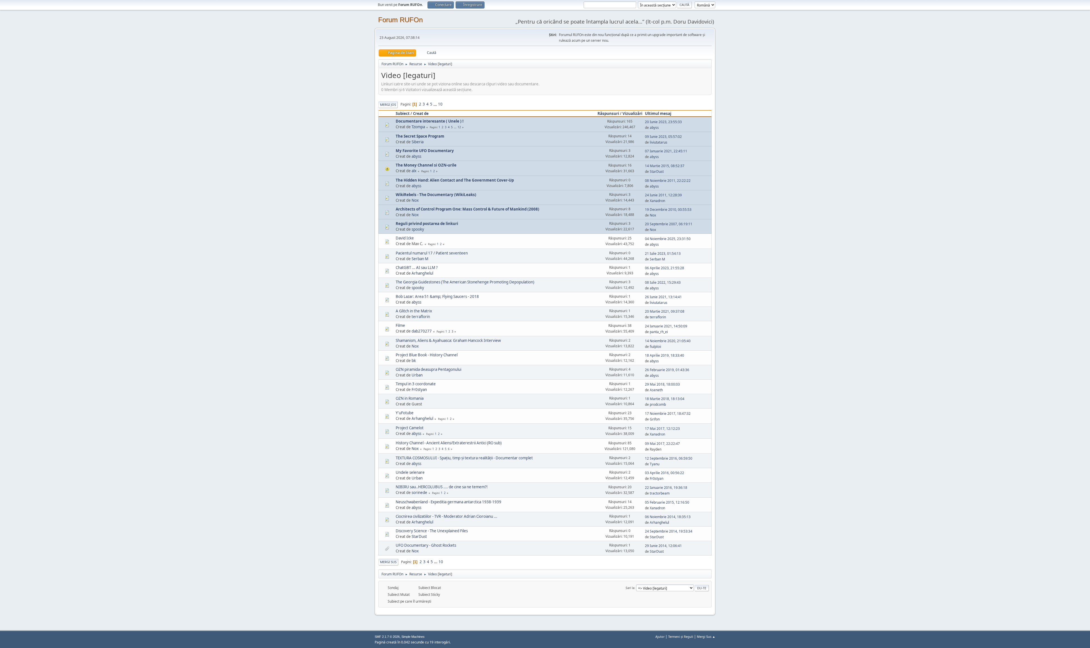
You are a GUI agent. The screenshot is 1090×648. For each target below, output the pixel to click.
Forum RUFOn (400, 20)
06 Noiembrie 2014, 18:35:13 (668, 516)
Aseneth (656, 390)
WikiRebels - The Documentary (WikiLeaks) (436, 194)
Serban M (420, 258)
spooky (418, 229)
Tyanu (654, 464)
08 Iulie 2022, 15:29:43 (663, 282)
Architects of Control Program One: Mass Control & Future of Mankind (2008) (467, 209)
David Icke (405, 238)
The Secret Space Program (420, 136)
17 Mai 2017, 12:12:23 (662, 428)
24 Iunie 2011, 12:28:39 (663, 195)
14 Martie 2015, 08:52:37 (664, 165)
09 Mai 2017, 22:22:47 (662, 443)
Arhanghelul (422, 273)
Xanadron (657, 200)
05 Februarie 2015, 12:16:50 (667, 502)
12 (459, 127)
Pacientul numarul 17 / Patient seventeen (432, 253)
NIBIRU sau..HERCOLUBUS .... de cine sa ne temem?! (442, 486)
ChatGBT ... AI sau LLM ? (417, 267)
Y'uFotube (405, 412)
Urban (417, 375)
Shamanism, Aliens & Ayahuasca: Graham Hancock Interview (448, 340)
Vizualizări (632, 113)
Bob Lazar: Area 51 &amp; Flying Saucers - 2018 (437, 296)
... (435, 104)
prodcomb (658, 404)
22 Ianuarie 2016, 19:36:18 (666, 487)
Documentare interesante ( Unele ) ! (430, 121)
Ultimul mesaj (658, 113)
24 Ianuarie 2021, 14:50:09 (666, 326)
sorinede (419, 492)
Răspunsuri (608, 113)
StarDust (657, 171)
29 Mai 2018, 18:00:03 (662, 384)
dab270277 (422, 331)
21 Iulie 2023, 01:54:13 (663, 253)
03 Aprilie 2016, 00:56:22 (664, 472)
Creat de (421, 113)
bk (414, 360)
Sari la (630, 588)
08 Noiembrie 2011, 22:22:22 (668, 180)
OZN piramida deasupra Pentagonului (428, 369)
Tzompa (418, 126)
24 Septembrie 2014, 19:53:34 (668, 531)
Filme (400, 325)
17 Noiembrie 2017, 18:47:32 (668, 413)
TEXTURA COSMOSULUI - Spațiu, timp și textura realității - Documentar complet (464, 457)
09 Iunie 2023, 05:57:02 (663, 136)
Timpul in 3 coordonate (416, 383)
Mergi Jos (388, 104)
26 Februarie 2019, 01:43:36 (667, 369)
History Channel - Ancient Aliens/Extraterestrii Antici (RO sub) (449, 442)
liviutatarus (658, 142)
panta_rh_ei (659, 331)
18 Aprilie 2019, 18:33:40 (664, 355)
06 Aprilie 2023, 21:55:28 (664, 268)
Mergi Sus (388, 562)
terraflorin (421, 316)
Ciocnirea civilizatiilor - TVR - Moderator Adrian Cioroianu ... (446, 516)
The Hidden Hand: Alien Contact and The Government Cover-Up (455, 180)
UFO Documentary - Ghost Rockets (426, 545)
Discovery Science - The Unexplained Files (432, 530)
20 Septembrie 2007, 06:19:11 (668, 224)
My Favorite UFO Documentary (425, 150)
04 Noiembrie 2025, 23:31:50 (668, 238)
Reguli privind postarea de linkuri (427, 223)
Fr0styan (419, 389)
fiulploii (655, 346)
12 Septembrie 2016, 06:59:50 (668, 458)
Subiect (403, 113)
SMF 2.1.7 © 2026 (387, 636)
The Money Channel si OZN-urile (426, 165)
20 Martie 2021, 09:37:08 (664, 311)
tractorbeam (660, 493)
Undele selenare (410, 472)
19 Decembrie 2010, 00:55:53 (668, 209)
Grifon (655, 419)
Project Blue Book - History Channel (427, 354)
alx (414, 170)
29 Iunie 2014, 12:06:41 (663, 545)
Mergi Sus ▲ (706, 636)
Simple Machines (413, 636)
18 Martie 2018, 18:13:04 (664, 398)
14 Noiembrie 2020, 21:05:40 (668, 340)
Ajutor (660, 636)
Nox (415, 200)
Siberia (418, 141)
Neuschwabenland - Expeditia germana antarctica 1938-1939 (448, 501)
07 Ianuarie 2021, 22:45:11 (666, 151)
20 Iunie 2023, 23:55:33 (663, 121)
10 (440, 104)
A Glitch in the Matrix (414, 311)
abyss (654, 127)
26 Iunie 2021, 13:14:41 (663, 296)
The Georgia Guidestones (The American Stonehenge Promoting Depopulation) (465, 282)
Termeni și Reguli (680, 636)
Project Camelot (410, 427)
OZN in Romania (410, 398)
